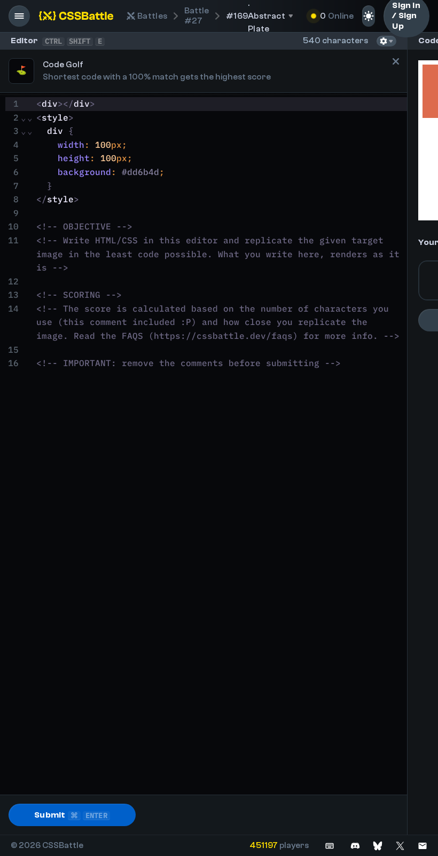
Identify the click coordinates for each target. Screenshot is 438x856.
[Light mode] (368, 16)
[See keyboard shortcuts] (330, 845)
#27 (196, 16)
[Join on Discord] (355, 846)
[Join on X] (400, 846)
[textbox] (220, 445)
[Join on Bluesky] (377, 846)
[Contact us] (422, 846)
